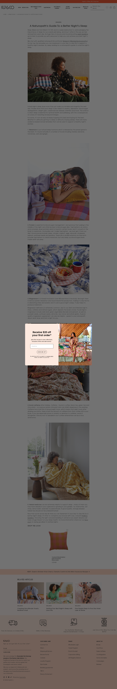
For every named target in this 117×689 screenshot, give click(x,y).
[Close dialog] (90, 325)
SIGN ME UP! (42, 352)
